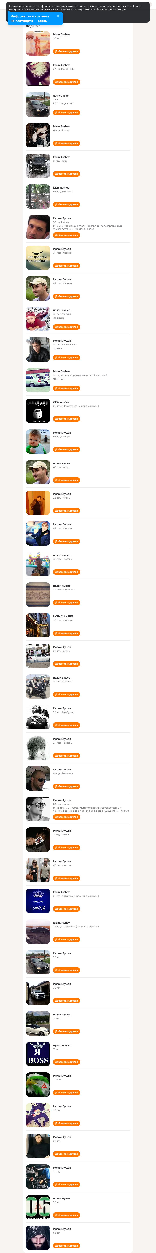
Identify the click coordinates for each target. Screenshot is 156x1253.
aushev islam (61, 95)
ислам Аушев (62, 585)
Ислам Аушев (62, 218)
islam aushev (61, 187)
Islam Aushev (61, 34)
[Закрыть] (58, 16)
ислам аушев (61, 310)
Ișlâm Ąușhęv (61, 922)
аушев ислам (61, 1045)
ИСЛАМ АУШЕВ (63, 616)
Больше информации (111, 9)
